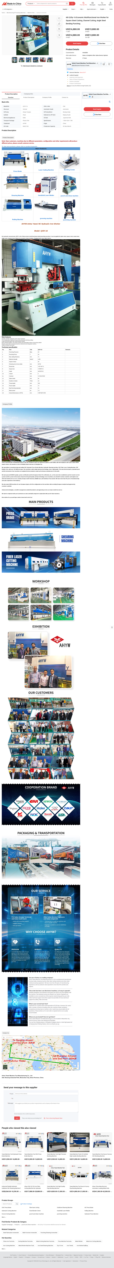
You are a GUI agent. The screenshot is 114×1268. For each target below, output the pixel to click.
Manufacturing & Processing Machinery (16, 12)
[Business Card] (109, 101)
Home (3, 12)
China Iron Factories (8, 1241)
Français (34, 1257)
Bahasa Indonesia (106, 1257)
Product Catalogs (27, 1204)
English (15, 1257)
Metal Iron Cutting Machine (93, 1241)
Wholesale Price (59, 1255)
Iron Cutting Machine (9, 1245)
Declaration (75, 1261)
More (3, 1249)
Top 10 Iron (60, 1245)
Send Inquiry (77, 43)
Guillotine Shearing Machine (64, 1207)
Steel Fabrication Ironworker (11, 1232)
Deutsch (54, 1257)
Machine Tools (31, 12)
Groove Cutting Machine (8, 1214)
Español (21, 1257)
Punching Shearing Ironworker (49, 1232)
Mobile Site (95, 1255)
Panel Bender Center (35, 1211)
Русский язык (41, 1257)
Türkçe (91, 1257)
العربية (66, 1257)
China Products (22, 1255)
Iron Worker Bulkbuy (82, 1245)
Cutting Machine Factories (25, 1241)
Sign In (69, 86)
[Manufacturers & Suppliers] (11, 4)
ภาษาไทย (86, 1257)
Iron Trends (70, 1245)
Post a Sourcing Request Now (53, 1118)
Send (17, 1118)
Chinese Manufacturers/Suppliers (36, 1255)
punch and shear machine (36, 1214)
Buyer (73, 9)
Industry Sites (68, 1255)
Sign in (110, 5)
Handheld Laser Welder (63, 1211)
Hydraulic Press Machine (91, 1214)
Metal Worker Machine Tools (26, 1245)
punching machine (62, 1214)
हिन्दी (81, 1257)
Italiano (48, 1257)
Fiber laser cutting (34, 1207)
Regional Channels (78, 1255)
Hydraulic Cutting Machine (9, 1211)
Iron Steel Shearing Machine (45, 1245)
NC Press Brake (89, 1207)
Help (81, 9)
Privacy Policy (83, 1261)
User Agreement (67, 1261)
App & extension (91, 9)
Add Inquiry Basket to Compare (32, 66)
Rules (111, 9)
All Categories (8, 9)
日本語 (76, 1257)
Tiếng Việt (97, 1257)
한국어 (71, 1257)
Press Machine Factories (65, 1241)
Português (27, 1257)
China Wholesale (50, 1255)
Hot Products (13, 1255)
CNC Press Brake (6, 1207)
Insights (102, 1255)
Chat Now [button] (102, 43)
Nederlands (60, 1257)
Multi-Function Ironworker (30, 1232)
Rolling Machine (89, 1211)
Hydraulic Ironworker (41, 12)
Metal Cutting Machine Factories (45, 1241)
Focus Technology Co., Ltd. (45, 1261)
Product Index (87, 1255)
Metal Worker (79, 1241)
